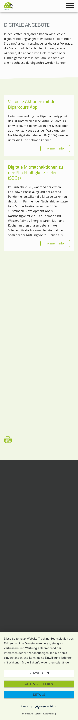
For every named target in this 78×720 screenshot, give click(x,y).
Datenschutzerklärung (45, 713)
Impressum (27, 713)
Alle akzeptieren (39, 684)
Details (39, 695)
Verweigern (39, 673)
